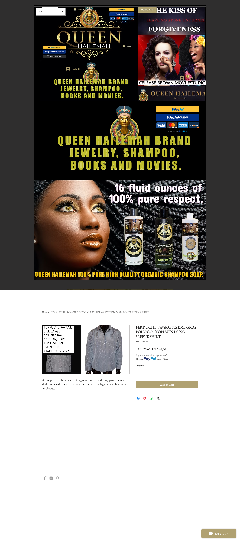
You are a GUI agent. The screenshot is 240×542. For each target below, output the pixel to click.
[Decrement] (138, 372)
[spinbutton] (144, 372)
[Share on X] (158, 398)
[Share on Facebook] (138, 398)
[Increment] (149, 372)
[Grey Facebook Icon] (45, 478)
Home (45, 312)
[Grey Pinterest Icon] (57, 478)
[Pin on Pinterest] (145, 398)
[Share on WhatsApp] (151, 398)
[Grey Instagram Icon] (51, 478)
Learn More (162, 358)
